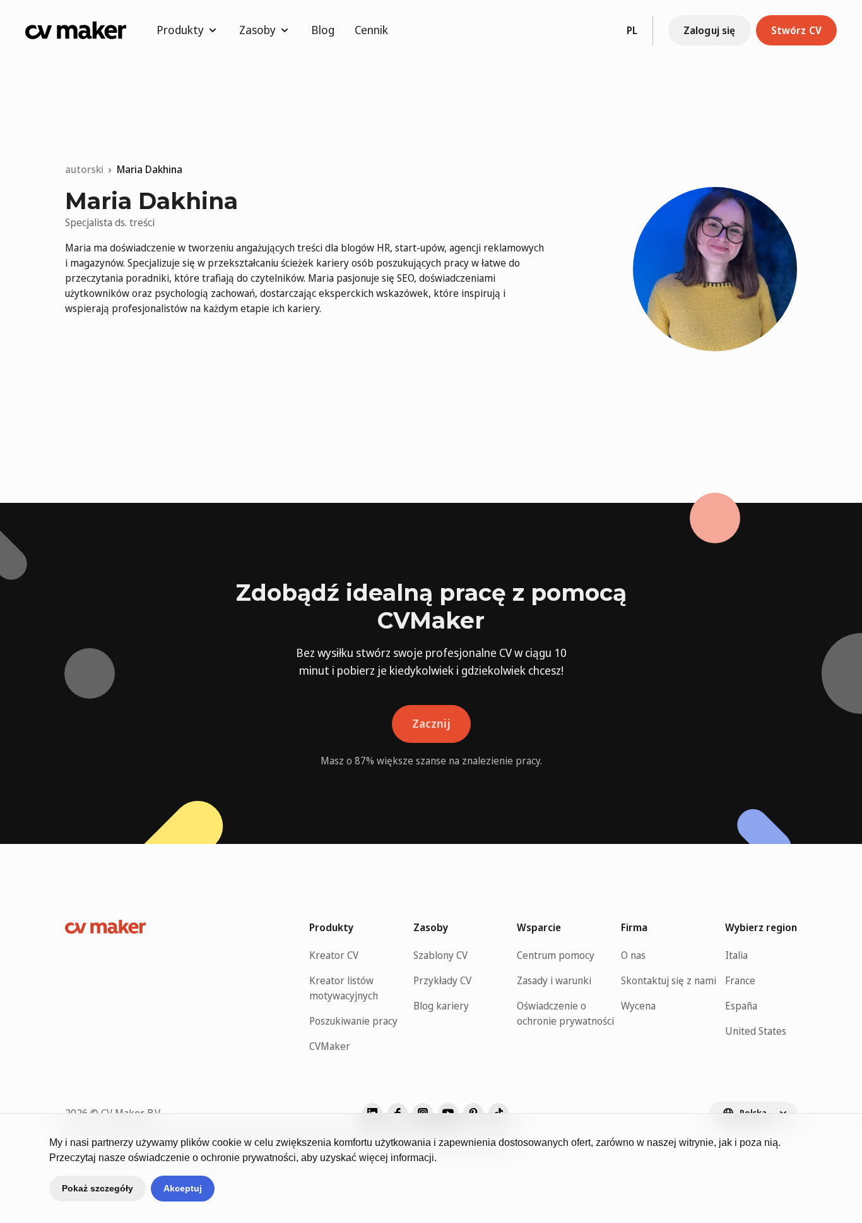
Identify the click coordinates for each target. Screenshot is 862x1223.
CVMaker (329, 1046)
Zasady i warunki (554, 980)
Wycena (638, 1006)
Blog (322, 29)
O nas (633, 955)
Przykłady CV (442, 980)
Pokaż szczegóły (97, 1188)
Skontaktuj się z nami (668, 980)
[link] (149, 169)
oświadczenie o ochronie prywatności (212, 1157)
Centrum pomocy (555, 955)
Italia (736, 955)
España (741, 1006)
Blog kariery (441, 1006)
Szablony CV (440, 955)
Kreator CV (333, 955)
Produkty (180, 29)
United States (755, 1031)
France (740, 980)
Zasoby (257, 29)
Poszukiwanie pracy (353, 1021)
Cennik (371, 29)
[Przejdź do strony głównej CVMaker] (75, 30)
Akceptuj (182, 1188)
